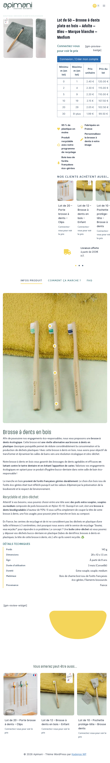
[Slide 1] (75, 265)
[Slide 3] (82, 265)
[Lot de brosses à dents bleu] (18, 38)
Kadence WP (79, 754)
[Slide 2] (79, 265)
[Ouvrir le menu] (104, 5)
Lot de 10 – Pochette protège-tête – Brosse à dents (93, 724)
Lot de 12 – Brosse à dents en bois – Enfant (84, 214)
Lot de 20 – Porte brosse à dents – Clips (65, 214)
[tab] (31, 281)
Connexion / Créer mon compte (79, 59)
